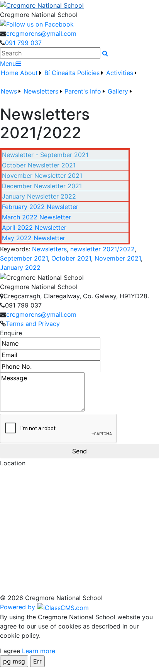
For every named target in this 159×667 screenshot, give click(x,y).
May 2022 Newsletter (33, 238)
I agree (10, 651)
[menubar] (79, 86)
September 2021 (24, 258)
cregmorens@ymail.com (41, 33)
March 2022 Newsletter (36, 217)
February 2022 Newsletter (40, 207)
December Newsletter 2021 (42, 186)
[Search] (105, 53)
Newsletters (49, 249)
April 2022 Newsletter (34, 227)
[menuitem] (9, 77)
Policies (88, 73)
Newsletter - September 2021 (45, 155)
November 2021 (118, 258)
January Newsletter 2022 (39, 196)
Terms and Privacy (33, 324)
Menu (8, 63)
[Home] (79, 5)
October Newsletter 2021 (39, 165)
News (9, 91)
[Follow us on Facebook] (37, 24)
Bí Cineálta (60, 73)
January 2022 (20, 267)
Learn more (38, 651)
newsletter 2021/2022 (102, 249)
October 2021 (71, 258)
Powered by (18, 607)
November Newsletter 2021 (42, 175)
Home (9, 73)
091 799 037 (23, 43)
